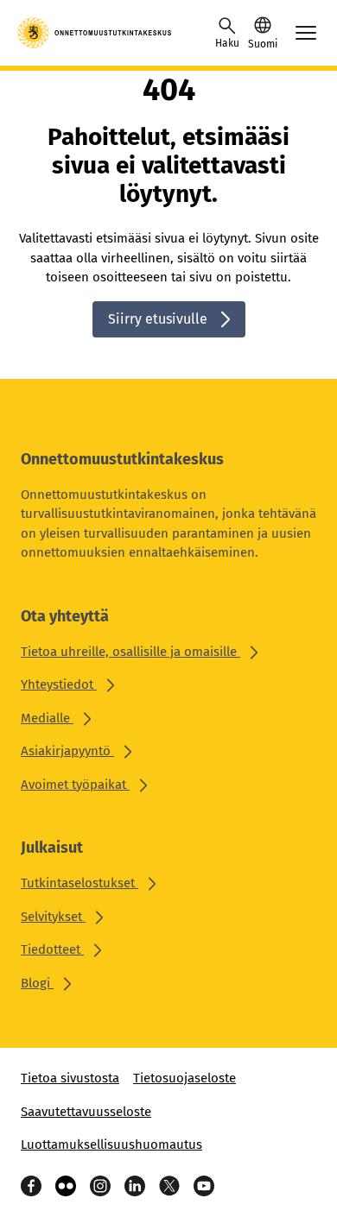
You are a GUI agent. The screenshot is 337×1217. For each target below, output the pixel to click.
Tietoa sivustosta (70, 1078)
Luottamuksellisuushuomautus (111, 1144)
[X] (169, 1186)
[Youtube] (204, 1186)
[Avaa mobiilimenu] (306, 32)
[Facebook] (31, 1186)
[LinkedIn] (134, 1186)
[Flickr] (65, 1186)
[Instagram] (100, 1186)
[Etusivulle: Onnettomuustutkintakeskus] (95, 33)
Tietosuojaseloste (184, 1078)
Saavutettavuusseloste (86, 1111)
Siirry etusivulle (157, 319)
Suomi (262, 44)
